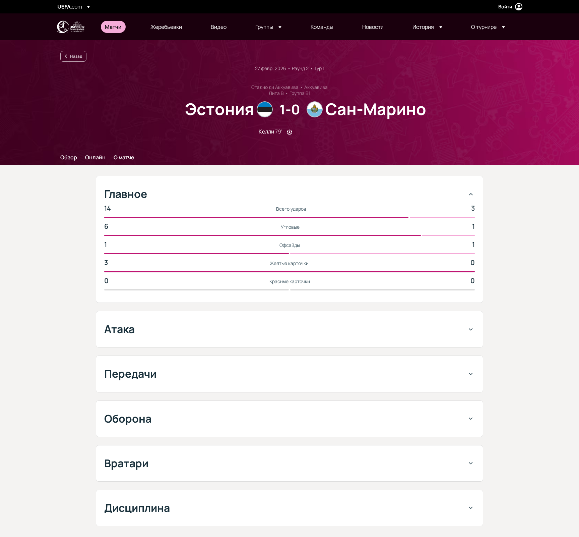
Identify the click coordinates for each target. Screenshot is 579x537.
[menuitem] (119, 26)
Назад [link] (76, 56)
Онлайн (95, 158)
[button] (268, 26)
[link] (113, 26)
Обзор (68, 158)
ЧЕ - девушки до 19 (70, 26)
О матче (124, 158)
